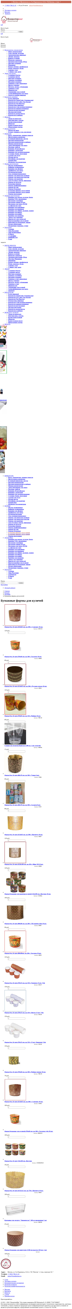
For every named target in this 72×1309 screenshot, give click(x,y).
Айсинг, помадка (14, 56)
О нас (6, 1279)
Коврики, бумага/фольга (16, 149)
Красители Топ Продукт (16, 103)
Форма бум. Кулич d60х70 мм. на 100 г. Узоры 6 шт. (21, 775)
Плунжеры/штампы (15, 172)
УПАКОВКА (8, 538)
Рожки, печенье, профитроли (18, 67)
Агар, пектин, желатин (16, 53)
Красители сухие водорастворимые (20, 107)
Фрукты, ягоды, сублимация (18, 87)
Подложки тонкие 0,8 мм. (16, 202)
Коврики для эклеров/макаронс (19, 152)
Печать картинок (9, 128)
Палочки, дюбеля (14, 147)
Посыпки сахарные (14, 82)
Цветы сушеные (13, 85)
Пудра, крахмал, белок (16, 68)
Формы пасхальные (15, 194)
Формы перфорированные (17, 185)
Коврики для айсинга (15, 169)
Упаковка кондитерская (12, 195)
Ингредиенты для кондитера (13, 50)
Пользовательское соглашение (14, 1283)
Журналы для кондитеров (17, 162)
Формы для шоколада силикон (18, 175)
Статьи (6, 1294)
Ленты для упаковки (15, 217)
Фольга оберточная (14, 224)
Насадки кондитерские (16, 140)
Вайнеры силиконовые (16, 167)
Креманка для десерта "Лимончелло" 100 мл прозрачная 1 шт (25, 1220)
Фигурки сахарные (14, 78)
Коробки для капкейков (16, 207)
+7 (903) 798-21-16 (10, 5)
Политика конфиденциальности (14, 1286)
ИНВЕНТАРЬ (9, 476)
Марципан (11, 65)
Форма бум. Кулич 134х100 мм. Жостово (18, 1161)
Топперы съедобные (15, 80)
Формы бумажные (14, 189)
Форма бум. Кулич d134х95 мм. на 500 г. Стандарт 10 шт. (23, 1101)
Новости (7, 1293)
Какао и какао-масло (15, 125)
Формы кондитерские (11, 164)
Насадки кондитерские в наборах (19, 142)
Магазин (7, 1289)
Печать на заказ (13, 130)
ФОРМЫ (7, 506)
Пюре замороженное (15, 51)
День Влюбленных (14, 232)
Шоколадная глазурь (15, 127)
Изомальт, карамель (15, 60)
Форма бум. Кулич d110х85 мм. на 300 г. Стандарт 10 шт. (23, 627)
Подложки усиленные (15, 200)
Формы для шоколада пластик (18, 177)
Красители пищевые (11, 97)
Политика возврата (10, 1284)
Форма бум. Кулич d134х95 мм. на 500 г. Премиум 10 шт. (23, 834)
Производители (9, 1296)
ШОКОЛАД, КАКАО (11, 312)
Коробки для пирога (15, 212)
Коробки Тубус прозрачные (17, 199)
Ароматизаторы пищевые (17, 55)
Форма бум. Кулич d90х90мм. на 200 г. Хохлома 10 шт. (22, 953)
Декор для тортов (10, 73)
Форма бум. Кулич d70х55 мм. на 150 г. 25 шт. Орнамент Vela (25, 1042)
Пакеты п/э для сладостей (17, 219)
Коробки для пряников (16, 209)
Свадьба (11, 229)
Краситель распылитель (16, 113)
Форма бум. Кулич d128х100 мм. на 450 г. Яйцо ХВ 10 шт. (23, 864)
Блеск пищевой (13, 98)
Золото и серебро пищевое (17, 95)
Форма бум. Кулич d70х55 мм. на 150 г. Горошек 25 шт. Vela (24, 983)
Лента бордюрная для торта (17, 145)
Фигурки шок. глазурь (15, 120)
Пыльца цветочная (14, 112)
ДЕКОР (6, 269)
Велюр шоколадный (15, 122)
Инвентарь (7, 133)
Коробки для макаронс (16, 216)
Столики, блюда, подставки (17, 154)
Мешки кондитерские (15, 144)
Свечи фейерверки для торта (18, 93)
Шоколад (7, 117)
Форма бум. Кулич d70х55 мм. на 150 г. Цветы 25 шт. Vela (24, 1012)
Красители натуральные (16, 110)
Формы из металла (14, 182)
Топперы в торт (13, 88)
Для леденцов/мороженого (17, 174)
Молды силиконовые (15, 165)
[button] (2, 25)
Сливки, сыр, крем (14, 72)
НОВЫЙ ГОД (13, 237)
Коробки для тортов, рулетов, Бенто (20, 197)
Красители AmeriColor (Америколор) (20, 100)
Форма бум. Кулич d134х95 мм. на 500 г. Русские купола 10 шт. (25, 686)
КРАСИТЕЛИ (8, 292)
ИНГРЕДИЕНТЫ (10, 245)
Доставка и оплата (10, 1281)
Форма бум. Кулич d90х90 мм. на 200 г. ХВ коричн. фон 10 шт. (25, 923)
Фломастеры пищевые (16, 105)
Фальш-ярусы (13, 157)
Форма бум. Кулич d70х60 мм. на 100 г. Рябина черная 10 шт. (25, 1072)
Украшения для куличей (16, 92)
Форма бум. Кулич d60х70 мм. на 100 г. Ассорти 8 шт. (22, 805)
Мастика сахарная (14, 63)
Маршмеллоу (12, 90)
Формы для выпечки (15, 179)
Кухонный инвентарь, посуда (18, 139)
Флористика (12, 160)
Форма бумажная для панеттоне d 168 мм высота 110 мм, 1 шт (25, 1250)
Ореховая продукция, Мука (17, 62)
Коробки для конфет (15, 214)
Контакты (7, 1291)
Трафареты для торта (15, 170)
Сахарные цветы (14, 77)
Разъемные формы (14, 184)
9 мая (10, 239)
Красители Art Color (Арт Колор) (19, 102)
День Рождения (13, 231)
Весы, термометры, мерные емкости (20, 135)
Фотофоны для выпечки (16, 159)
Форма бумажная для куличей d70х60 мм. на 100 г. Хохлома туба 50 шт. (28, 1131)
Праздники (8, 227)
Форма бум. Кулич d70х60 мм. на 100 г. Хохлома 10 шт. (23, 656)
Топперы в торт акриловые (17, 83)
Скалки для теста (14, 155)
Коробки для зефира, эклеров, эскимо (21, 211)
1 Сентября (12, 236)
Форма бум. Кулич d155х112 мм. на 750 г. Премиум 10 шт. (23, 1190)
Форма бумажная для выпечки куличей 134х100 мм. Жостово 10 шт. (27, 894)
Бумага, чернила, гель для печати (19, 132)
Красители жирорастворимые (18, 108)
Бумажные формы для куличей (19, 190)
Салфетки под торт (14, 205)
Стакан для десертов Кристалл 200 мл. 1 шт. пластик (22, 745)
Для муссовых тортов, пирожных (19, 180)
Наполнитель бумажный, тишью (19, 222)
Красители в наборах (15, 115)
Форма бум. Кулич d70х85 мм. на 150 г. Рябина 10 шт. (22, 716)
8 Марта (11, 234)
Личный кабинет (9, 588)
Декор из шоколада (14, 118)
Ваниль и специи (14, 58)
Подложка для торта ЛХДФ (17, 204)
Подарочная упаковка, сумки (18, 226)
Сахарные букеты (14, 75)
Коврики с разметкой (15, 150)
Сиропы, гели (13, 70)
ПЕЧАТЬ (7, 324)
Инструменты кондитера (16, 137)
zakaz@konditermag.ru (36, 5)
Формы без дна (13, 187)
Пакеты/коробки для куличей (18, 221)
